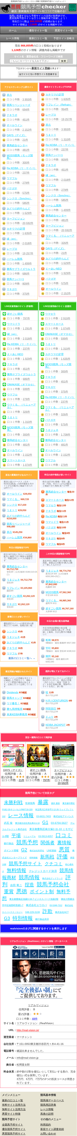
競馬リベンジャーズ (18, 104)
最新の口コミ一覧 (12, 1100)
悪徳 (21, 891)
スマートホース (16, 460)
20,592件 (66, 230)
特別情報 (23, 918)
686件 (26, 273)
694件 (26, 109)
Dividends (12, 692)
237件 (64, 149)
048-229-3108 (32, 912)
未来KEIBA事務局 (17, 714)
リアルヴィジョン (38, 1005)
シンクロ (12, 504)
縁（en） (51, 175)
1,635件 (66, 99)
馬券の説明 (46, 1113)
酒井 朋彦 (55, 803)
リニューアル (29, 836)
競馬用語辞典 (48, 1104)
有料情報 (33, 858)
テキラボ (51, 165)
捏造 (29, 884)
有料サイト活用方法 (14, 1104)
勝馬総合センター (56, 215)
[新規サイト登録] (38, 74)
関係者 (48, 842)
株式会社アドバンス (63, 816)
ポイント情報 (11, 850)
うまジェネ (51, 430)
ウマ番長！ (13, 703)
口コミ (64, 835)
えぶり (49, 716)
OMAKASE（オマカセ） (21, 384)
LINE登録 (51, 850)
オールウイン (53, 288)
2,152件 (66, 293)
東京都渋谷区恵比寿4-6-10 (27, 823)
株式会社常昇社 (37, 850)
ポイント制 (42, 891)
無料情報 (16, 870)
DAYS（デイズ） (55, 248)
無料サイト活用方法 (14, 1109)
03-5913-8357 (45, 836)
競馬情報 (29, 877)
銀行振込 (9, 843)
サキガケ (12, 289)
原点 (48, 124)
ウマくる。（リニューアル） (60, 237)
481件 (64, 220)
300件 (26, 162)
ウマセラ (50, 313)
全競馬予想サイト (12, 1124)
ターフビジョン (55, 225)
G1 (45, 822)
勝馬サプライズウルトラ (21, 269)
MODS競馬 (52, 592)
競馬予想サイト (25, 863)
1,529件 (66, 263)
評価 (62, 856)
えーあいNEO (54, 268)
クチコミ (54, 863)
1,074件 (27, 464)
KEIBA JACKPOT (56, 724)
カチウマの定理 (55, 94)
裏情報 (64, 842)
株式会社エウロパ (36, 905)
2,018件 (66, 179)
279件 (64, 189)
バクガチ (51, 278)
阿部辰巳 (51, 708)
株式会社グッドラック (52, 878)
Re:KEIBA (51, 516)
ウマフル (51, 185)
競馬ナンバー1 (54, 155)
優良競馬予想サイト (14, 1129)
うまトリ (51, 134)
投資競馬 (30, 803)
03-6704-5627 (59, 822)
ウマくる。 (13, 499)
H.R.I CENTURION (57, 700)
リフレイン (13, 587)
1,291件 (27, 328)
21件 (64, 252)
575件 (64, 283)
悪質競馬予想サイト (14, 1133)
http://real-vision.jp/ (28, 1030)
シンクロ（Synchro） (58, 195)
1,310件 (66, 139)
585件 (64, 199)
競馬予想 (27, 842)
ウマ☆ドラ (13, 323)
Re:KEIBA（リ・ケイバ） (61, 144)
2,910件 (65, 318)
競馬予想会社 (53, 884)
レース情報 (21, 815)
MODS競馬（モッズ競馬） (20, 157)
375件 (26, 293)
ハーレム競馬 (53, 205)
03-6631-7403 (43, 816)
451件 (64, 169)
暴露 (43, 802)
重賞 (9, 891)
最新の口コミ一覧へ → (21, 658)
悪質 (64, 849)
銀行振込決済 (42, 919)
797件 (26, 318)
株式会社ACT (62, 912)
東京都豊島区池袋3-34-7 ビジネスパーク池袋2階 (33, 899)
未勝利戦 (13, 802)
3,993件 (66, 129)
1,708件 (65, 434)
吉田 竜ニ (16, 885)
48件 (35, 1018)
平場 (16, 835)
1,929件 (66, 273)
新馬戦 (47, 856)
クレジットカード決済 (43, 871)
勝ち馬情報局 (14, 708)
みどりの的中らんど (57, 258)
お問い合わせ (48, 1133)
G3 (7, 918)
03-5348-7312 (56, 905)
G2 (24, 849)
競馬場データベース (52, 1100)
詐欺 (47, 911)
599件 (26, 388)
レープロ (51, 114)
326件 (64, 242)
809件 (64, 159)
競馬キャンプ (14, 697)
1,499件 (66, 209)
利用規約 (45, 1124)
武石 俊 (8, 822)
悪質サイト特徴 (11, 1113)
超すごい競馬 (15, 313)
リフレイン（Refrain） (59, 104)
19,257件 (66, 119)
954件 (64, 109)
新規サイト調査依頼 (52, 1129)
